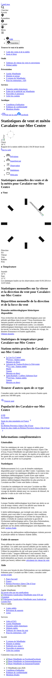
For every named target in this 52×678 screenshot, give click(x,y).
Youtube (36, 664)
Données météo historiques (17, 89)
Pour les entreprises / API (16, 80)
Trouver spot (9, 401)
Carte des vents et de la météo (18, 52)
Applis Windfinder (13, 74)
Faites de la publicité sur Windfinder (20, 91)
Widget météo (11, 65)
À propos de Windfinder (15, 78)
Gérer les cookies (13, 96)
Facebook (24, 115)
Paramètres (14, 43)
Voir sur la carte (11, 115)
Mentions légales (12, 109)
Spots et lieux (11, 54)
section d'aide (11, 528)
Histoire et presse (13, 76)
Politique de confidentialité (16, 107)
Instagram (37, 661)
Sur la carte (6, 150)
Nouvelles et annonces (15, 94)
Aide (11, 39)
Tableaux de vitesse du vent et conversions (23, 63)
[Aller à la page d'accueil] (1, 2)
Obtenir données (7, 334)
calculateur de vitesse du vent (37, 560)
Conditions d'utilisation (15, 104)
